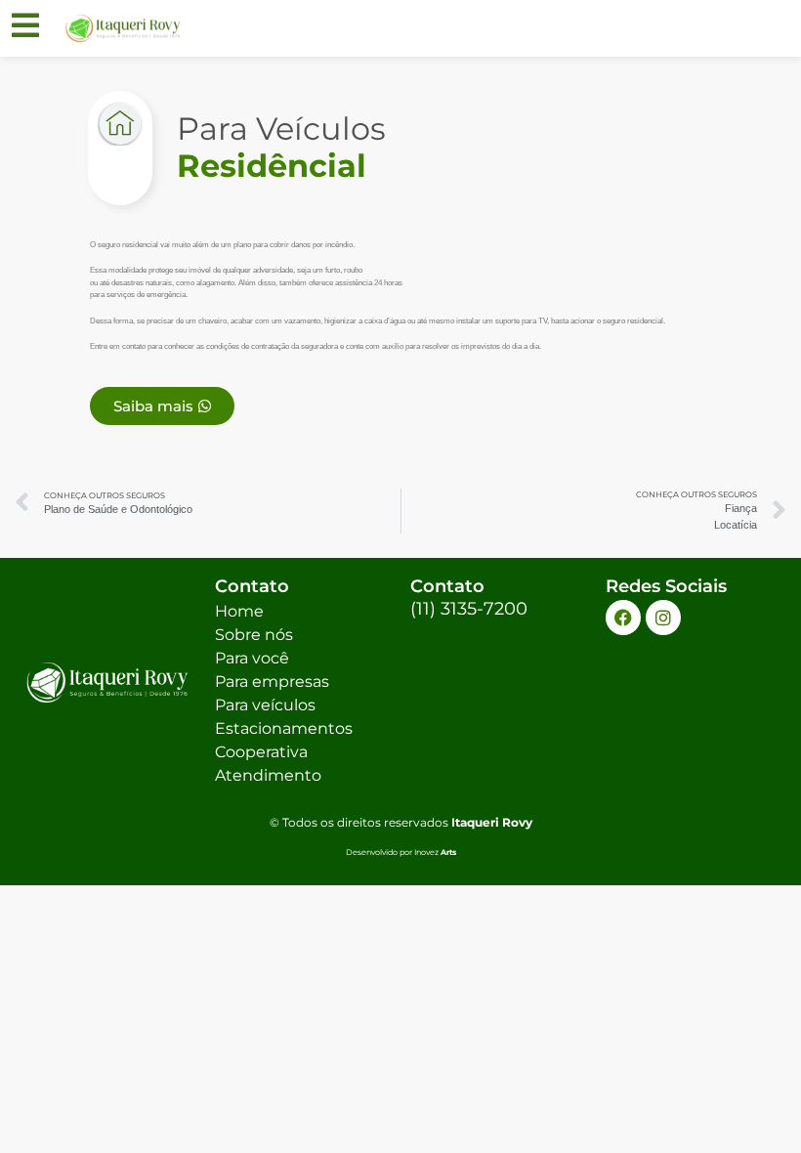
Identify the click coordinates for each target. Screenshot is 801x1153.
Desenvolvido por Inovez (401, 852)
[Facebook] (623, 617)
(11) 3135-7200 (468, 608)
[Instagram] (663, 617)
